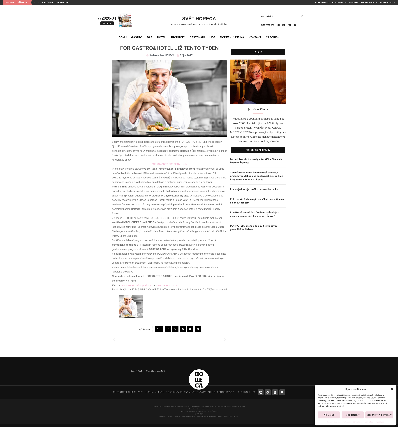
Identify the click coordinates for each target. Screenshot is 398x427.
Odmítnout (353, 415)
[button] (391, 388)
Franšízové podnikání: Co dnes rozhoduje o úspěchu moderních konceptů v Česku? (254, 214)
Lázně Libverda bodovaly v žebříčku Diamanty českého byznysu (256, 160)
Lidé (212, 37)
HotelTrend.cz (387, 2)
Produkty (178, 37)
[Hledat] (302, 16)
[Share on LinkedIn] (190, 329)
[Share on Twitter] (175, 329)
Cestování (197, 37)
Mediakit (353, 2)
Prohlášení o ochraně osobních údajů (357, 422)
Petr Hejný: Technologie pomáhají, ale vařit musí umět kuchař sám (257, 200)
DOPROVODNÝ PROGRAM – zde (169, 164)
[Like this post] (160, 329)
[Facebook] (284, 25)
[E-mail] (295, 25)
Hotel (161, 37)
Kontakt (255, 37)
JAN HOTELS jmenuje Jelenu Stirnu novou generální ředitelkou (253, 227)
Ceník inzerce (339, 2)
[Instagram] (278, 25)
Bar (150, 37)
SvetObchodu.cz (369, 2)
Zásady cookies (333, 422)
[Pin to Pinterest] (183, 329)
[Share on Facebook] (168, 329)
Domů (123, 37)
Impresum (379, 422)
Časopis (272, 37)
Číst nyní (107, 23)
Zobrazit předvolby (379, 415)
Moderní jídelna (232, 37)
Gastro (136, 37)
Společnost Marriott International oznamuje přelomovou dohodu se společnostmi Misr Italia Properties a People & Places (256, 176)
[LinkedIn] (289, 25)
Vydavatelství (322, 2)
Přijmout (329, 415)
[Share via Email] (198, 329)
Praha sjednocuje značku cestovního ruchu (254, 189)
